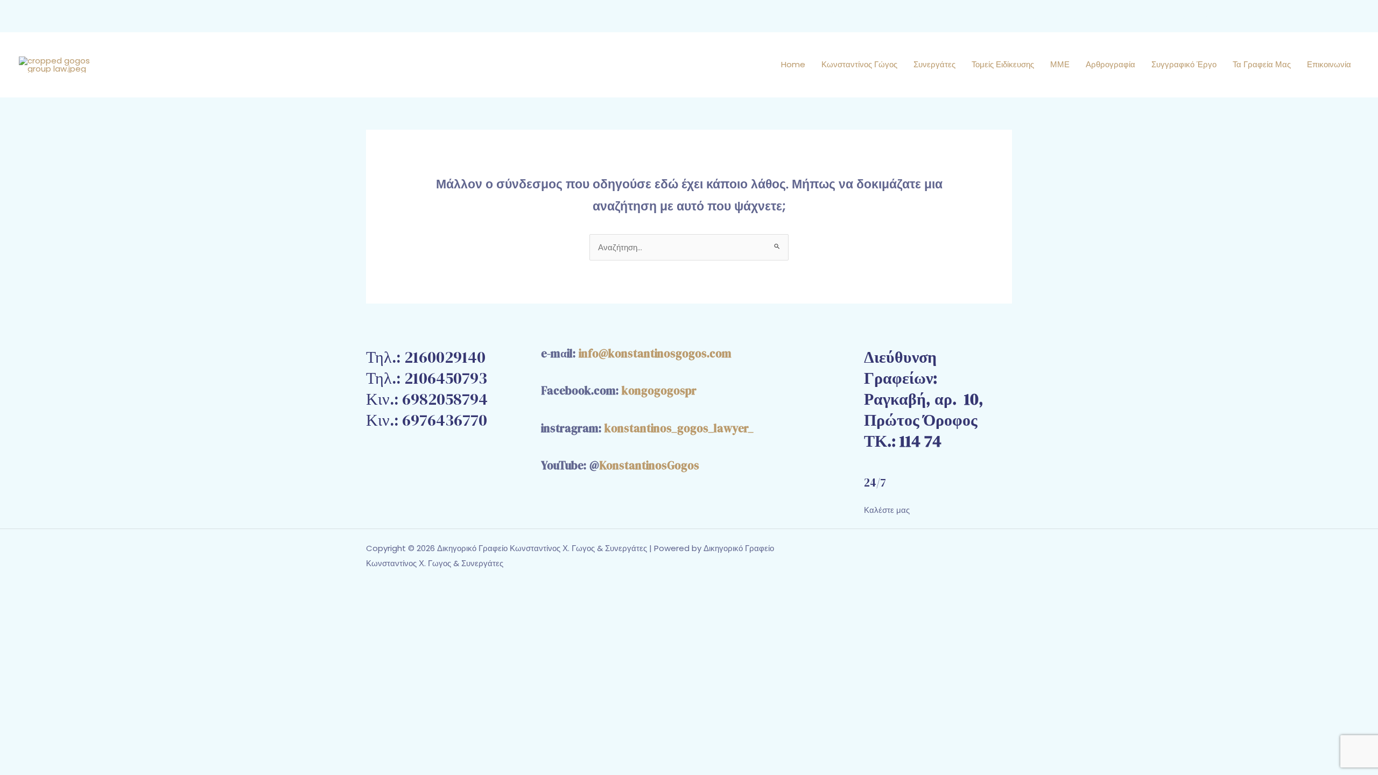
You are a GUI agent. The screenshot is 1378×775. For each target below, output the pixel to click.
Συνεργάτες (934, 64)
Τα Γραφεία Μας (1262, 64)
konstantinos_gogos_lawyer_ (679, 428)
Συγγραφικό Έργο (1184, 64)
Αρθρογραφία (1110, 64)
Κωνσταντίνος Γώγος (859, 64)
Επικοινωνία (1329, 64)
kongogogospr (659, 390)
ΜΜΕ (1060, 64)
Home (793, 64)
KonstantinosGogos (649, 465)
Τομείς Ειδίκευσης (1003, 64)
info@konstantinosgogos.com (655, 353)
